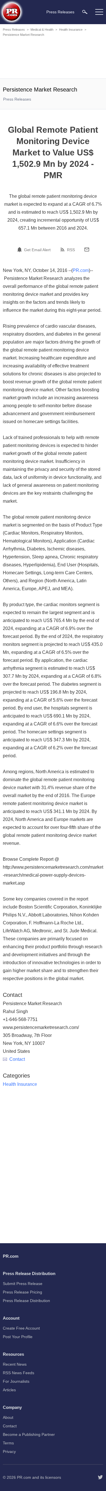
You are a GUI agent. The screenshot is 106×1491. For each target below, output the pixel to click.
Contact (17, 1059)
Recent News (15, 1364)
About (8, 1417)
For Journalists (16, 1381)
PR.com (81, 270)
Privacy (9, 1451)
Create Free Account (21, 1328)
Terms (8, 1443)
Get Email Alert (37, 250)
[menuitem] (84, 11)
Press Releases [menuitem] (60, 12)
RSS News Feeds (18, 1373)
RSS (71, 250)
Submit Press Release (22, 1283)
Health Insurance (71, 29)
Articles (9, 1390)
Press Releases (14, 29)
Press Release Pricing (22, 1292)
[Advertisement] (54, 58)
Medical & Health (42, 29)
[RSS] (63, 249)
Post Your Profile (18, 1336)
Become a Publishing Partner (29, 1434)
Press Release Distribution (26, 1300)
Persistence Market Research (23, 34)
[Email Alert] (20, 249)
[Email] (87, 249)
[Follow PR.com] (100, 1477)
